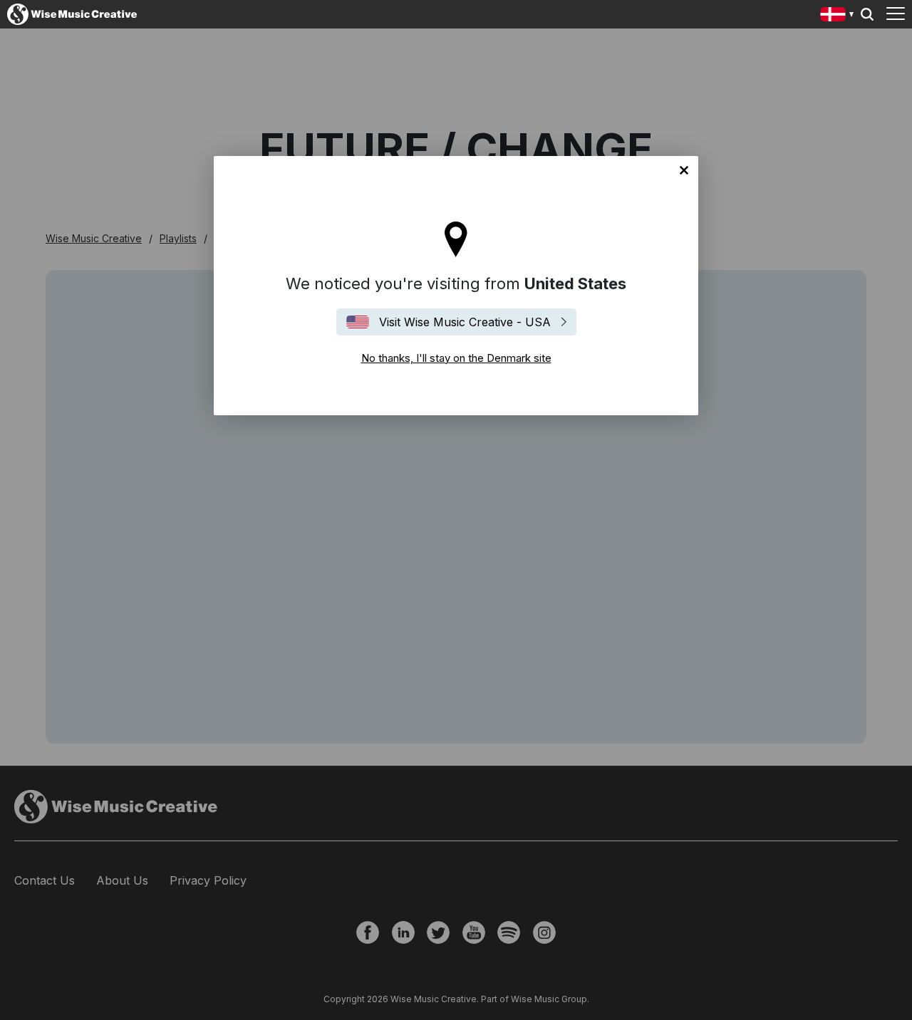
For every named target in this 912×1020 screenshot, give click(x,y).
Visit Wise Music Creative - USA (465, 322)
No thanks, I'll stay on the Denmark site (684, 170)
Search (867, 14)
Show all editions (838, 16)
